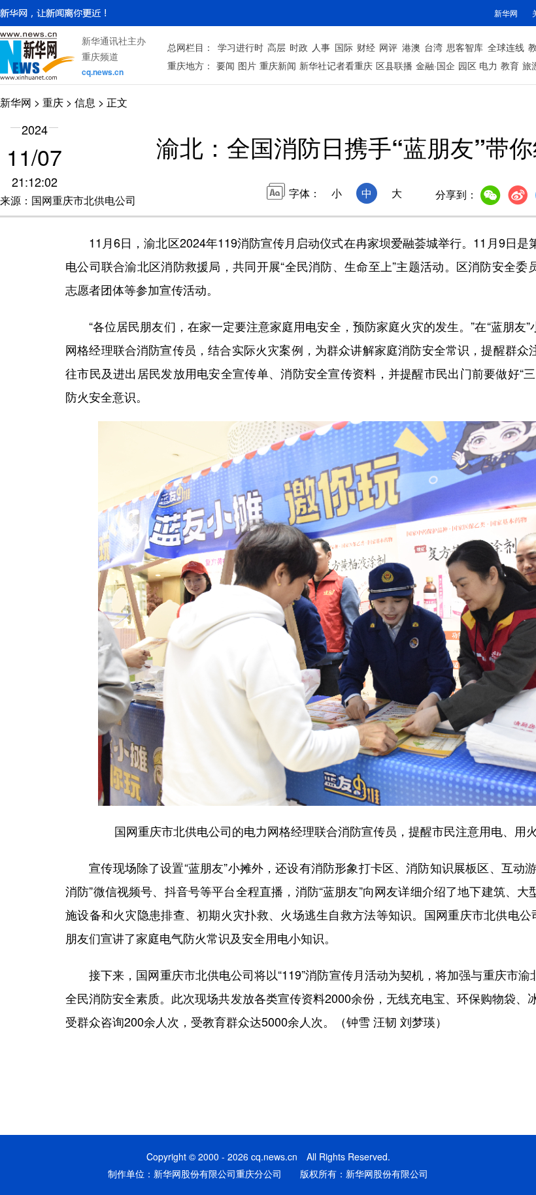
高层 (276, 47)
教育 (510, 65)
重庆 (52, 102)
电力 (488, 65)
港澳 (411, 47)
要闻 (225, 65)
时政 (299, 47)
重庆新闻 (278, 65)
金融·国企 (435, 65)
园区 (467, 65)
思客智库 (464, 47)
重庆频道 (100, 56)
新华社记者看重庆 (336, 65)
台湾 (433, 47)
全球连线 (506, 47)
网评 (388, 47)
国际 (344, 47)
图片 (247, 65)
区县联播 (394, 65)
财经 (366, 47)
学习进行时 (240, 47)
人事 (321, 47)
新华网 (506, 12)
